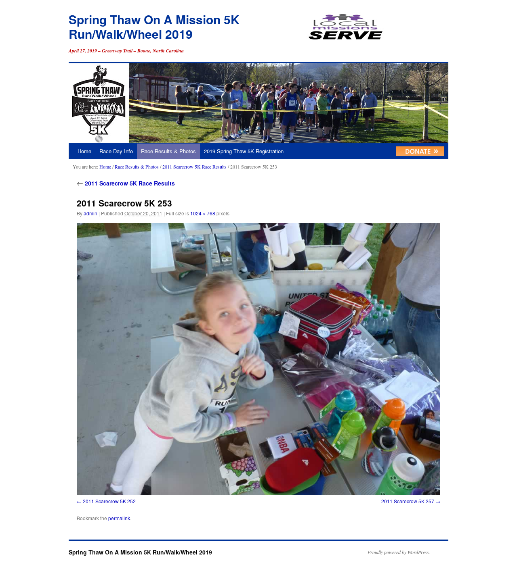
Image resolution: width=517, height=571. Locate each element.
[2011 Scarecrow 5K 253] (258, 359)
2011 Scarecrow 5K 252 (109, 501)
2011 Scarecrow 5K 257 (407, 501)
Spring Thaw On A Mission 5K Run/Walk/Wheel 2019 (154, 26)
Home (84, 151)
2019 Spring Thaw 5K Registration (244, 151)
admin (90, 213)
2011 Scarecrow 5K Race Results (194, 166)
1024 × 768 (202, 213)
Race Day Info (116, 151)
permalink (119, 518)
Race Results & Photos (168, 151)
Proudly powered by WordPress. (399, 552)
